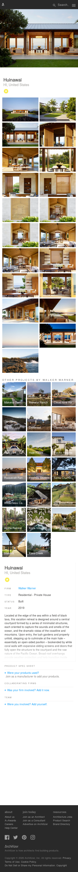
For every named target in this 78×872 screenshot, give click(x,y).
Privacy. (67, 858)
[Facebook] (7, 838)
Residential (25, 595)
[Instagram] (32, 838)
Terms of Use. (12, 861)
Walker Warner (27, 588)
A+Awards (10, 820)
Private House (42, 595)
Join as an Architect (34, 816)
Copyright (61, 865)
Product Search (61, 820)
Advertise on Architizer (35, 824)
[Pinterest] (24, 838)
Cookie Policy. (29, 861)
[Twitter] (15, 838)
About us (10, 816)
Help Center (11, 828)
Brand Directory (61, 824)
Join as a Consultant (34, 820)
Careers (9, 824)
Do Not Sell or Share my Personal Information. (30, 865)
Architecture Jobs (62, 816)
